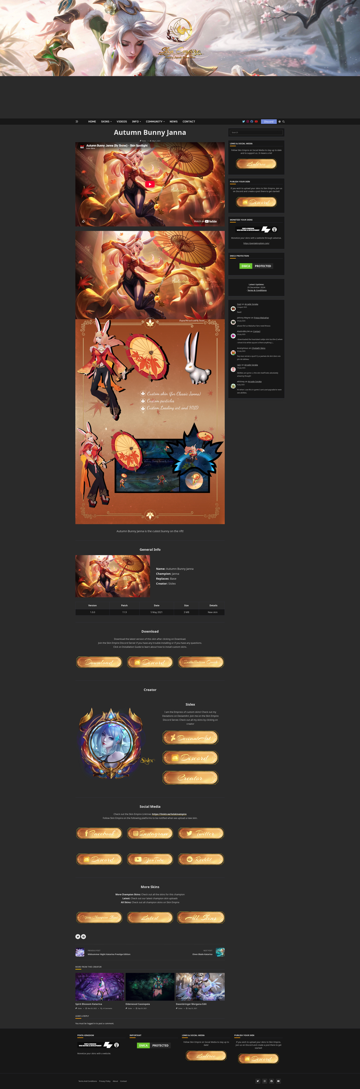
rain (239, 365)
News (174, 121)
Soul (239, 304)
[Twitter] (243, 121)
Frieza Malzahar (261, 317)
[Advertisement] (180, 97)
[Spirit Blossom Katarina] (99, 987)
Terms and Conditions (87, 1081)
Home (92, 121)
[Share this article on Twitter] (77, 936)
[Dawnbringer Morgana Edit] (200, 987)
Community (154, 121)
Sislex (144, 141)
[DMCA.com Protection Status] (256, 266)
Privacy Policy (105, 1081)
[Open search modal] (283, 121)
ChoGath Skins (258, 348)
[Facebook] (251, 121)
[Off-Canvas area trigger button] (77, 121)
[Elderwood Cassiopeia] (150, 987)
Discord (268, 121)
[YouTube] (256, 121)
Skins (105, 121)
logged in (91, 1023)
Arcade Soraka (251, 304)
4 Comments (107, 1008)
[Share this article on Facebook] (83, 936)
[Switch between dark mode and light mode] (279, 121)
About (115, 1081)
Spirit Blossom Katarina (88, 1004)
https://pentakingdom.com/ (256, 243)
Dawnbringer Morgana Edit (191, 1004)
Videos (122, 121)
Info (135, 121)
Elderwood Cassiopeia (138, 1004)
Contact (189, 121)
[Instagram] (248, 121)
